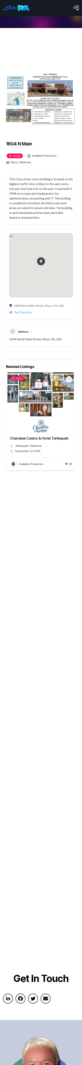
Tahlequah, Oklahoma (28, 445)
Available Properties (44, 155)
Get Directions (23, 312)
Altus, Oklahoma (21, 162)
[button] (41, 261)
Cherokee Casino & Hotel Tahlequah (39, 438)
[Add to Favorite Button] (69, 379)
